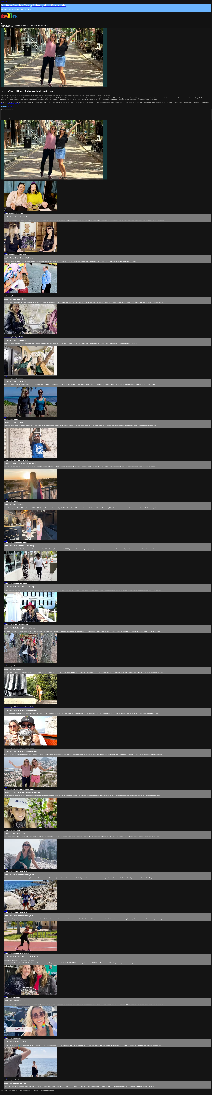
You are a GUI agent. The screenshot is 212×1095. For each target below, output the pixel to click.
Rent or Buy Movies (16, 25)
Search (7, 25)
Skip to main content (6, 1)
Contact (24, 25)
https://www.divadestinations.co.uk (10, 103)
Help (21, 1090)
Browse (3, 25)
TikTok (17, 1090)
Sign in (46, 25)
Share (16, 106)
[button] (1, 23)
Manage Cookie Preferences (42, 1090)
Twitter (8, 1090)
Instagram (12, 1090)
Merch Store (30, 25)
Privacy (28, 1090)
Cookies (33, 1090)
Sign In (12, 26)
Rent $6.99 (4, 106)
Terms (24, 1090)
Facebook (3, 1090)
